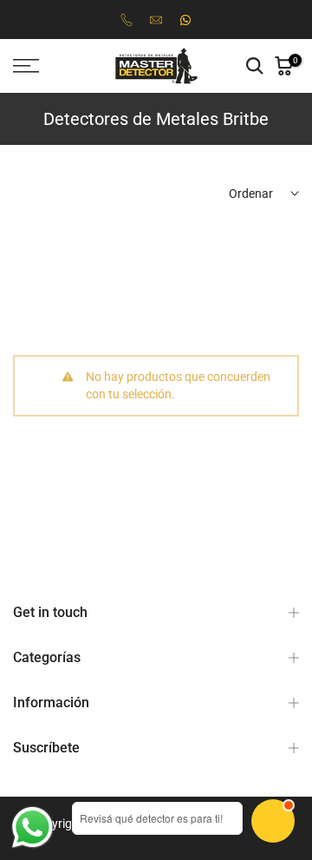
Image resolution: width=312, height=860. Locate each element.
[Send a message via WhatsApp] (32, 827)
